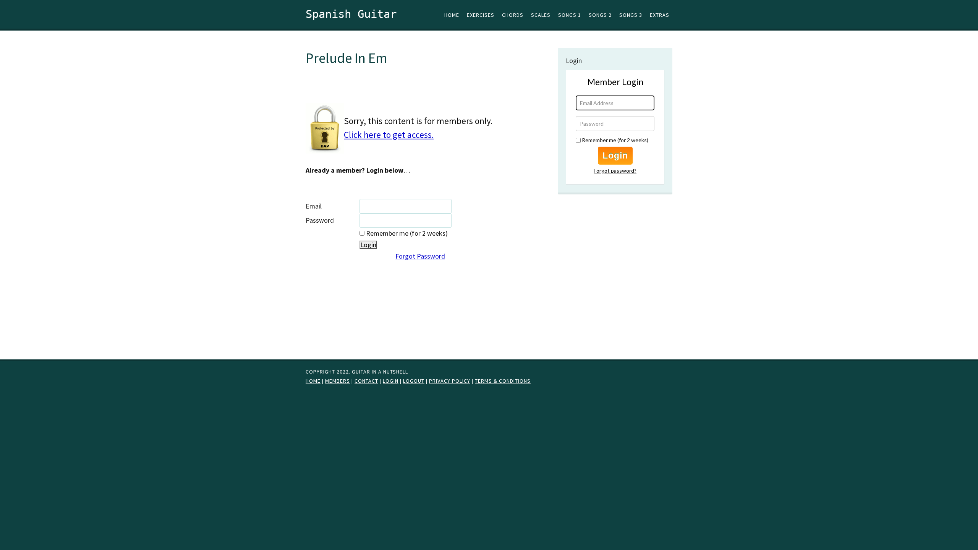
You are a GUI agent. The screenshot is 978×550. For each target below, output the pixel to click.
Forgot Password (420, 256)
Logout (413, 380)
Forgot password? (615, 170)
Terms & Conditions (503, 380)
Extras (659, 14)
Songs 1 (569, 14)
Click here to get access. (389, 134)
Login (615, 155)
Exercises (480, 14)
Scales (541, 14)
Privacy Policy (449, 380)
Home (451, 14)
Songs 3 (630, 14)
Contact (366, 380)
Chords (512, 14)
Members (337, 380)
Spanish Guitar (351, 14)
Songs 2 (600, 14)
